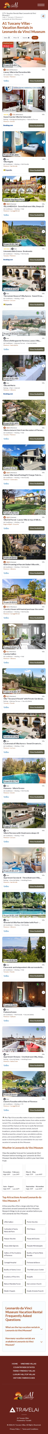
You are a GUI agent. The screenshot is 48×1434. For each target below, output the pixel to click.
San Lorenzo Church (34, 1284)
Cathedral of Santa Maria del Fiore (11, 1230)
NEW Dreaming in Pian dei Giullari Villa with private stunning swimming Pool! (21, 565)
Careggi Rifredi (15, 211)
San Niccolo (13, 166)
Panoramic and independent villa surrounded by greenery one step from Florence (23, 968)
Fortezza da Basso (33, 1262)
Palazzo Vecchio (10, 1239)
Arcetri (12, 121)
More (35, 38)
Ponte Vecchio (32, 1222)
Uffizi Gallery (8, 1222)
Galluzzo (12, 1016)
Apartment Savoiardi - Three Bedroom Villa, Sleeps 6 (21, 879)
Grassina (16, 524)
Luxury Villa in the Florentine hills (16, 72)
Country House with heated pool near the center (23, 609)
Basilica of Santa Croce (12, 1270)
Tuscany (6, 76)
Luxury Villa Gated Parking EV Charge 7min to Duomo (22, 476)
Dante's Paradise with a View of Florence (20, 1101)
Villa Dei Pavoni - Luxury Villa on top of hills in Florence (21, 521)
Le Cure (12, 300)
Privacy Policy (15, 1429)
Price (15, 38)
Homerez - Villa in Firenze (13, 788)
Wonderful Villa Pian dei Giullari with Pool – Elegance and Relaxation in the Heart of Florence (23, 923)
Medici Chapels (9, 1291)
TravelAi (28, 1420)
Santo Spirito (14, 345)
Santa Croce (14, 1061)
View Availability (36, 81)
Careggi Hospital (10, 1262)
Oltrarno (13, 390)
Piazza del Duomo (33, 1239)
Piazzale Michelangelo (35, 1246)
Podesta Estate (9, 1012)
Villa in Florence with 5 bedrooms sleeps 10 (21, 833)
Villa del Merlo (9, 385)
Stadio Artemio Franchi (35, 1291)
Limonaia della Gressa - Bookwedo (17, 251)
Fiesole (12, 703)
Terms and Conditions (30, 1429)
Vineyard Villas (28, 1364)
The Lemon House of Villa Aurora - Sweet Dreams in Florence (23, 297)
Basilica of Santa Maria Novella (35, 1254)
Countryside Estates (24, 1367)
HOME (15, 1364)
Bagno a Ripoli (7, 524)
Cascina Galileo (9, 654)
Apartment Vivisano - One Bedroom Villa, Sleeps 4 (23, 1058)
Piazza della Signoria (11, 1246)
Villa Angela (8, 161)
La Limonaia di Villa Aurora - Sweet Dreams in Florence (22, 744)
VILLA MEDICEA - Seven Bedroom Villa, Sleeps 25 (23, 206)
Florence (12, 76)
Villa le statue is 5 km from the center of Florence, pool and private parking (23, 431)
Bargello (30, 1277)
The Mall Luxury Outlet (35, 1270)
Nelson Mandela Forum (12, 1284)
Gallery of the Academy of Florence (12, 1254)
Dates (6, 38)
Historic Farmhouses (24, 1378)
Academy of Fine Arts (12, 1277)
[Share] (43, 16)
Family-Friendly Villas (24, 1371)
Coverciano (13, 479)
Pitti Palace (31, 1229)
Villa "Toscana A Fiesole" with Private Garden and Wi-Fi (23, 700)
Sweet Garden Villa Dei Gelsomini (17, 117)
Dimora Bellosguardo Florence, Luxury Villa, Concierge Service (21, 342)
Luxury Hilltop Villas (24, 1374)
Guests (25, 38)
